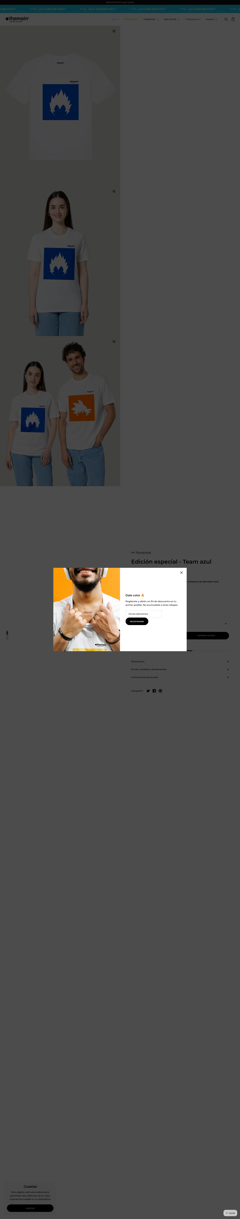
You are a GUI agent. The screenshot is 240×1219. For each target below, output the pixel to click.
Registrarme (137, 621)
